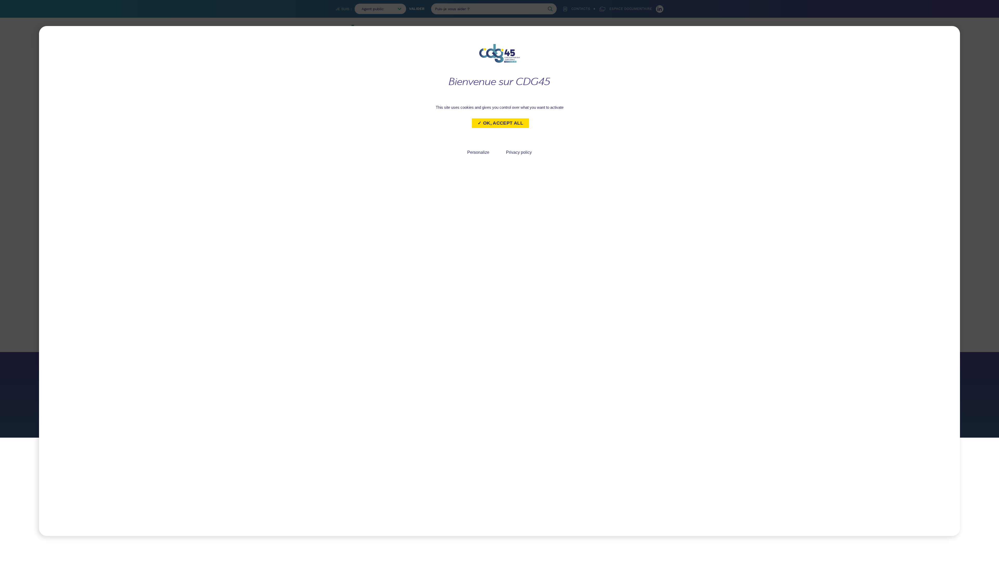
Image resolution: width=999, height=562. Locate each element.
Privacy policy (519, 152)
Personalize (478, 152)
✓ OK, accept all (500, 123)
